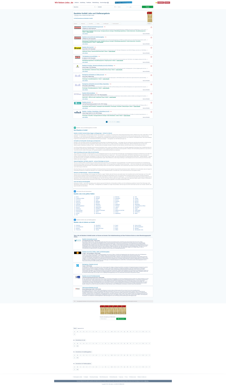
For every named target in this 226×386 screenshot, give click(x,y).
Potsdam (117, 205)
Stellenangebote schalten (78, 376)
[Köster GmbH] (77, 75)
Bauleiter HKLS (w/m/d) (88, 47)
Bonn (116, 202)
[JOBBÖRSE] (64, 2)
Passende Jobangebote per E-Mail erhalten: (108, 316)
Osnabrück (137, 211)
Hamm (97, 211)
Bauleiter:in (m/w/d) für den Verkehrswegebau (93, 37)
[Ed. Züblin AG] (77, 57)
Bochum (137, 201)
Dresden (137, 199)
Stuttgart (98, 198)
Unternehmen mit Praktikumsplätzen (83, 363)
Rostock (78, 207)
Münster (137, 202)
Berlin (77, 196)
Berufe (75, 328)
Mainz (136, 213)
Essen (97, 199)
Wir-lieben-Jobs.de (133, 376)
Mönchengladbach (80, 205)
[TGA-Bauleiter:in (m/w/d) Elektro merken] (151, 57)
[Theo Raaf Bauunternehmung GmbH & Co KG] (77, 103)
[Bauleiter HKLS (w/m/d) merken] (151, 48)
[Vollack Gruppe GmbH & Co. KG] (77, 112)
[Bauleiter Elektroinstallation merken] (151, 94)
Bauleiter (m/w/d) (86, 102)
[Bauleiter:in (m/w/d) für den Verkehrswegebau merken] (151, 37)
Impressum (121, 376)
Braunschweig (79, 210)
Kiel (77, 214)
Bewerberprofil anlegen (94, 376)
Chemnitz (137, 207)
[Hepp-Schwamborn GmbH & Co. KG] (77, 94)
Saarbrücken (98, 207)
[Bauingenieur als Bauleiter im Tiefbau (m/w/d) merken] (151, 75)
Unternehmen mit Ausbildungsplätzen (83, 352)
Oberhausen (98, 213)
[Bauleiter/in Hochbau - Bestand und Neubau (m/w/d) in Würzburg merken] (151, 66)
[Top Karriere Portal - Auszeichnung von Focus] (113, 310)
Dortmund (78, 199)
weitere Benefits (90, 32)
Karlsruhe (78, 204)
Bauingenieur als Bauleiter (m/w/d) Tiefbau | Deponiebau (95, 83)
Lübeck (116, 207)
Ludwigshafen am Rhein (140, 205)
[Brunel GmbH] (77, 48)
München (117, 196)
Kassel (116, 211)
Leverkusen (98, 205)
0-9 (77, 346)
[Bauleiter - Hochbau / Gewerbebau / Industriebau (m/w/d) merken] (151, 112)
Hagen (136, 208)
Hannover (78, 201)
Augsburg (117, 204)
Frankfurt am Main (80, 198)
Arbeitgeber (160, 2)
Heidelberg (98, 208)
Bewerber (167, 2)
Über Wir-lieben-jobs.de (104, 376)
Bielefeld (98, 202)
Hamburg (98, 196)
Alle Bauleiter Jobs (139, 229)
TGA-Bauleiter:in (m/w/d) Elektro (90, 56)
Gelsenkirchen (79, 211)
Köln (136, 196)
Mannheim (98, 204)
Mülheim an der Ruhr (119, 210)
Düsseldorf (117, 198)
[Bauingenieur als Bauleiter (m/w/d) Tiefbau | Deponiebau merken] (151, 84)
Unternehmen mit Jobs (80, 340)
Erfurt (116, 208)
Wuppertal (78, 202)
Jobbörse (112, 384)
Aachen (77, 213)
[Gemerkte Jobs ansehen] (156, 3)
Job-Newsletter (121, 318)
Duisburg (117, 201)
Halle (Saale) (137, 210)
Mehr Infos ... (147, 381)
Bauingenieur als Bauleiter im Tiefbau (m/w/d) (93, 74)
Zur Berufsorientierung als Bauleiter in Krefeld (83, 18)
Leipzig (136, 198)
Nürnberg (98, 201)
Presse (126, 376)
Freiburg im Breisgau (100, 210)
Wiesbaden (137, 204)
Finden (147, 7)
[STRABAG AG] (77, 27)
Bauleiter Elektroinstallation (88, 93)
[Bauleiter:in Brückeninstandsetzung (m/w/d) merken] (151, 27)
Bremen (117, 199)
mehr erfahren (85, 33)
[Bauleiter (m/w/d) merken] (151, 103)
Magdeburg (117, 213)
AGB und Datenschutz (113, 376)
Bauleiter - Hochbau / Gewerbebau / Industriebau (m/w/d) (95, 111)
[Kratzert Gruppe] (77, 66)
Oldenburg (78, 208)
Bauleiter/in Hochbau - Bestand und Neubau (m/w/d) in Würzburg (97, 65)
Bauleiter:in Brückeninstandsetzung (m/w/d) (92, 26)
